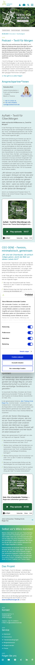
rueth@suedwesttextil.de (11, 104)
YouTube (9, 660)
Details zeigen (24, 351)
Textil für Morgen (15, 30)
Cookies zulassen (17, 357)
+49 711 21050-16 (10, 101)
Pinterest (32, 660)
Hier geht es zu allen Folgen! (13, 76)
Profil (20, 5)
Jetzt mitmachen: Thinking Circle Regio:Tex (13, 520)
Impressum (7, 634)
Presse (6, 648)
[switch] (30, 332)
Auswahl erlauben (17, 363)
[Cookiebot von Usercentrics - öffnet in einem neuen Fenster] (25, 295)
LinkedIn (27, 660)
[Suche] (28, 5)
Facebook (15, 660)
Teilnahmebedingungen (11, 640)
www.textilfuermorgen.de (10, 599)
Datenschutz (8, 637)
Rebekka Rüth (27, 557)
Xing (21, 660)
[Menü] (32, 5)
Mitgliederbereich (9, 642)
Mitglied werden (9, 645)
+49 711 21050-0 (13, 621)
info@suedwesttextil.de (14, 622)
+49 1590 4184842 (11, 102)
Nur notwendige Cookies (17, 368)
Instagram (3, 660)
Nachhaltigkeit (25, 30)
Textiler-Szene (6, 30)
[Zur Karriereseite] (24, 5)
